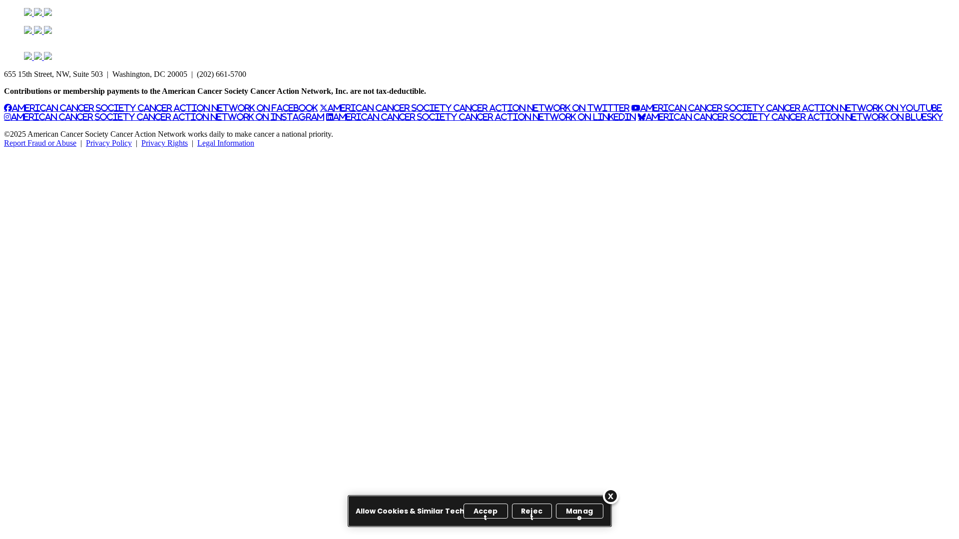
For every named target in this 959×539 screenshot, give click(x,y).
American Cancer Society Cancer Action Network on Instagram (167, 117)
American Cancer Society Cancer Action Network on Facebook (165, 108)
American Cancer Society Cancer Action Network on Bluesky (794, 117)
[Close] (611, 496)
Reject (531, 512)
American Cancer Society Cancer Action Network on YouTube (791, 108)
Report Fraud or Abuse (40, 143)
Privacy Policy (109, 143)
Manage (579, 512)
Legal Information (225, 143)
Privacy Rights (164, 143)
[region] (480, 511)
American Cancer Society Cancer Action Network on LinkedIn (484, 117)
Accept (486, 512)
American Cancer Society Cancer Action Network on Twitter (478, 108)
